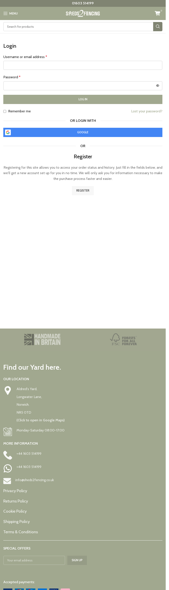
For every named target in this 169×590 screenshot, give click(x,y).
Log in (83, 99)
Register (82, 190)
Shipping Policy (16, 521)
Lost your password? (146, 111)
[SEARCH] (157, 26)
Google (82, 132)
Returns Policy (15, 501)
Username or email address (25, 57)
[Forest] (123, 340)
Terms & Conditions (20, 531)
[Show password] (157, 85)
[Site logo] (82, 13)
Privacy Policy (15, 490)
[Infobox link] (82, 404)
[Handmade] (42, 340)
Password (11, 77)
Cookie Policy (15, 511)
